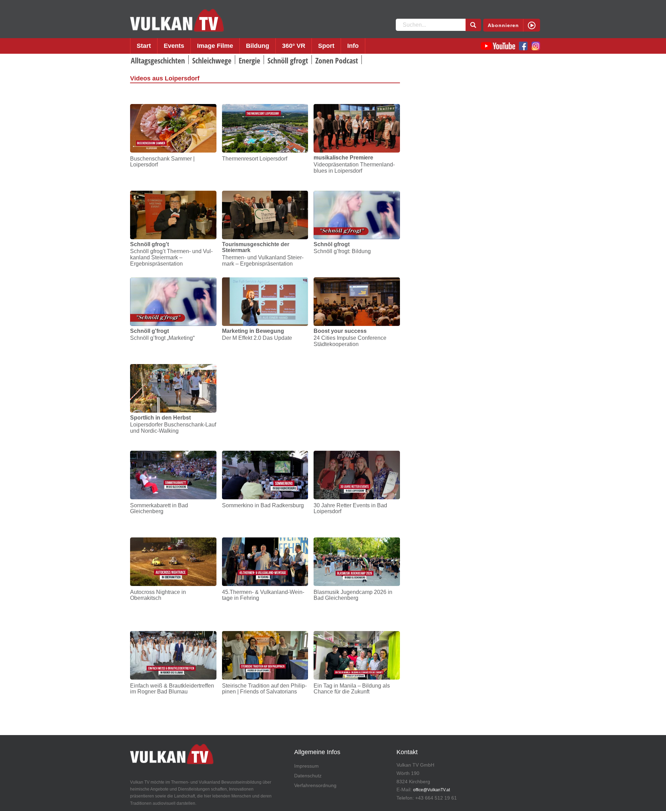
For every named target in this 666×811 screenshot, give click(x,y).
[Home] (177, 20)
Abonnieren (503, 25)
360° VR (293, 45)
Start (144, 45)
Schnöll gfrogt (287, 60)
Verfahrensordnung (315, 785)
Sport (326, 45)
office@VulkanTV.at (431, 789)
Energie (249, 60)
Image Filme (215, 45)
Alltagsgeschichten (158, 60)
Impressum (306, 766)
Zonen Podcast (336, 60)
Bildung (257, 45)
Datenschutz (308, 775)
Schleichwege (211, 60)
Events (174, 45)
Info (353, 45)
